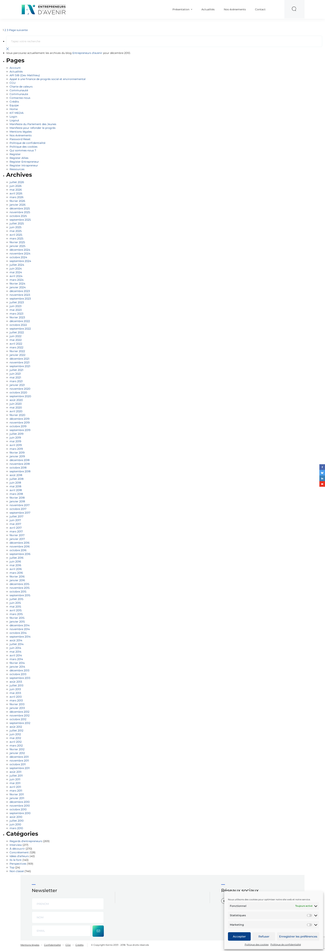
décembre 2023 (20, 291)
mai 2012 (15, 738)
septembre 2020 (20, 396)
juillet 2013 (16, 685)
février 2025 (17, 242)
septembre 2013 (20, 678)
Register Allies (19, 158)
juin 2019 (15, 437)
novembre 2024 (20, 253)
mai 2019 (15, 441)
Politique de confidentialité (285, 944)
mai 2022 (16, 340)
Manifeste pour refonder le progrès (32, 128)
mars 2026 (17, 197)
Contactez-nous (20, 98)
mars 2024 (17, 280)
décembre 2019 (20, 418)
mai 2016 (15, 565)
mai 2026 (16, 189)
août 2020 (16, 400)
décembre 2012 (19, 711)
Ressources (17, 169)
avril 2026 (16, 193)
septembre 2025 (20, 219)
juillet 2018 (17, 479)
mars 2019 (16, 449)
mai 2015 (15, 606)
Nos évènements (235, 9)
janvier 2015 (17, 621)
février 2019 (17, 452)
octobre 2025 (18, 216)
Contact (260, 9)
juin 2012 (15, 734)
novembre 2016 (20, 546)
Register (15, 154)
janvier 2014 (17, 666)
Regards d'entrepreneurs (26, 841)
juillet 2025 (17, 223)
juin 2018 (15, 482)
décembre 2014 (20, 625)
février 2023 (17, 317)
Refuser (263, 936)
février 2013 (17, 704)
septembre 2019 (20, 430)
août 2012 (16, 726)
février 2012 (17, 749)
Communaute (19, 94)
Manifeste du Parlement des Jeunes (33, 124)
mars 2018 (16, 494)
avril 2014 (16, 655)
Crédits (14, 101)
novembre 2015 (20, 587)
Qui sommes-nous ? (23, 150)
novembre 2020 (20, 388)
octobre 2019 (18, 426)
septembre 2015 (20, 595)
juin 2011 (15, 779)
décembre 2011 (19, 757)
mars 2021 (16, 381)
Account (15, 67)
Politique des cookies (257, 944)
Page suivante (18, 30)
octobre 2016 (18, 550)
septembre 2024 (20, 261)
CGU (13, 83)
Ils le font (16, 860)
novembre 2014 (20, 629)
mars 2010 (16, 828)
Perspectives (18, 863)
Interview (16, 845)
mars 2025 (16, 238)
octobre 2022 (18, 325)
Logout (14, 120)
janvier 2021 (17, 385)
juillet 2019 (17, 433)
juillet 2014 (17, 644)
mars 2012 (16, 745)
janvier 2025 (17, 246)
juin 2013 (15, 689)
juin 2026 (16, 186)
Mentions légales (21, 131)
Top (12, 867)
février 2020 (17, 415)
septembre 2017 (20, 512)
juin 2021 (15, 373)
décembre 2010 (20, 802)
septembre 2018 (20, 471)
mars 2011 (16, 790)
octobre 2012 (18, 719)
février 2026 (17, 201)
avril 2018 (16, 490)
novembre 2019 (20, 422)
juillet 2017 (16, 516)
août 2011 (15, 772)
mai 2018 (15, 486)
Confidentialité (52, 944)
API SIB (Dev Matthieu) (25, 75)
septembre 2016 (20, 554)
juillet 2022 (17, 332)
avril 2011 (15, 787)
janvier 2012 (17, 753)
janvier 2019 (17, 456)
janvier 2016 (17, 580)
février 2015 (17, 618)
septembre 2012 (20, 723)
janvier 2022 (17, 355)
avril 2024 (16, 276)
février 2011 (17, 794)
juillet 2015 (16, 599)
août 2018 (16, 475)
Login (13, 116)
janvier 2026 (18, 204)
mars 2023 (16, 313)
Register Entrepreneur (24, 161)
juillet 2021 (16, 370)
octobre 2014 (18, 633)
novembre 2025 (20, 212)
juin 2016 (15, 561)
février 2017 (17, 535)
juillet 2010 (17, 820)
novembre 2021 (20, 362)
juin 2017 (15, 520)
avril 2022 (16, 343)
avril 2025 (16, 234)
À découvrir (17, 848)
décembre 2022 (20, 321)
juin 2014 (15, 648)
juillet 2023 (17, 302)
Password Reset (20, 139)
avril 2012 (16, 741)
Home (14, 109)
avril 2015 (16, 610)
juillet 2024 (17, 264)
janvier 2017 (17, 539)
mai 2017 (15, 524)
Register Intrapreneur (24, 165)
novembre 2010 (20, 805)
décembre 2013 (19, 670)
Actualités (208, 9)
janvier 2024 (18, 287)
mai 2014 (15, 651)
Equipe (14, 105)
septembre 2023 (20, 298)
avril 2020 (16, 411)
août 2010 (16, 817)
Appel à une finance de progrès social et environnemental (48, 79)
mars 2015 (16, 614)
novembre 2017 (20, 505)
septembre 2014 (20, 636)
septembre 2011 (20, 768)
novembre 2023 (20, 295)
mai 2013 (15, 693)
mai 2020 (16, 407)
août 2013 (16, 681)
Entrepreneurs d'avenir (87, 53)
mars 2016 (16, 572)
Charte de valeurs (21, 86)
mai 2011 (15, 783)
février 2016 (17, 576)
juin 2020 (16, 403)
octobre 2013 (18, 674)
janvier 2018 (17, 501)
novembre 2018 (20, 464)
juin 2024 (16, 268)
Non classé (17, 871)
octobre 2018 (18, 467)
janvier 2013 (17, 708)
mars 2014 (16, 659)
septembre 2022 (20, 328)
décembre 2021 (19, 358)
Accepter (239, 936)
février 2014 (17, 663)
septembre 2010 (20, 813)
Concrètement (19, 852)
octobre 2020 (18, 392)
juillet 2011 (16, 775)
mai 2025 (16, 231)
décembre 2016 (20, 542)
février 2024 (17, 283)
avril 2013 (16, 696)
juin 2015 (15, 603)
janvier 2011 (17, 798)
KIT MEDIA (17, 113)
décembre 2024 (20, 249)
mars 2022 (16, 347)
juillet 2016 (17, 557)
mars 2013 (16, 700)
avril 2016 (16, 569)
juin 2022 (15, 336)
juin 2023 (15, 306)
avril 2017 (16, 527)
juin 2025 (15, 227)
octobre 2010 (18, 809)
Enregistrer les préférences (298, 936)
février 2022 (17, 351)
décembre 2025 (20, 208)
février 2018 (17, 497)
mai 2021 (15, 377)
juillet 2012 (16, 730)
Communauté (19, 90)
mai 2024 (16, 272)
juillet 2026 (17, 182)
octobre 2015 (18, 591)
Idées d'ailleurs (19, 856)
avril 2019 (16, 445)
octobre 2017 (18, 509)
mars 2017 (16, 531)
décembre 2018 (20, 460)
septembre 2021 (20, 366)
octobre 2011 (18, 764)
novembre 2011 (19, 760)
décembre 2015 (19, 584)
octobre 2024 (18, 257)
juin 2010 (15, 824)
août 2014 (16, 640)
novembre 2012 (20, 715)
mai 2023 (16, 310)
